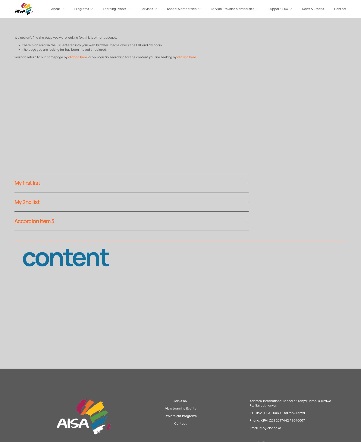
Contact (340, 9)
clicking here (77, 57)
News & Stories (313, 9)
